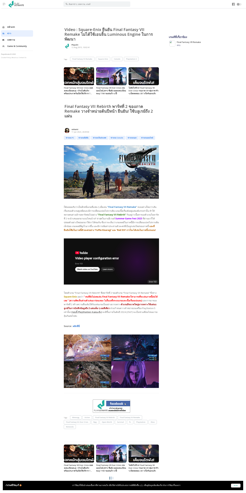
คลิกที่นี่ (76, 326)
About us (15, 57)
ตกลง (236, 485)
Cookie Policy (6, 57)
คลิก (141, 485)
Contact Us (22, 57)
